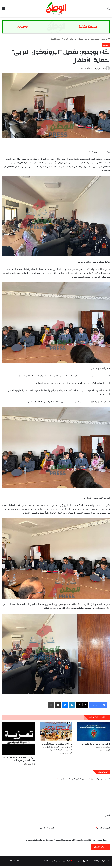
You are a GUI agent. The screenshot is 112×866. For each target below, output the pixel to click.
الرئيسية (104, 39)
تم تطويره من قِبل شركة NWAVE (57, 861)
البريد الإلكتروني (103, 828)
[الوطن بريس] (56, 8)
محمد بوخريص (99, 68)
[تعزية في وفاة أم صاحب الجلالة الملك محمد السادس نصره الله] (18, 738)
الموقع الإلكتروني (47, 828)
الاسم (107, 815)
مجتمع (96, 39)
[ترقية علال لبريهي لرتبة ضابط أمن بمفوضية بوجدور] (93, 731)
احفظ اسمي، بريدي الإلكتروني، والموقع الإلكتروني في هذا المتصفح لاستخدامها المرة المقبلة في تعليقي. (66, 840)
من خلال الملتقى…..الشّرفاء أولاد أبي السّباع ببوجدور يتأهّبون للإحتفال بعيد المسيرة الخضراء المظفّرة (56, 747)
